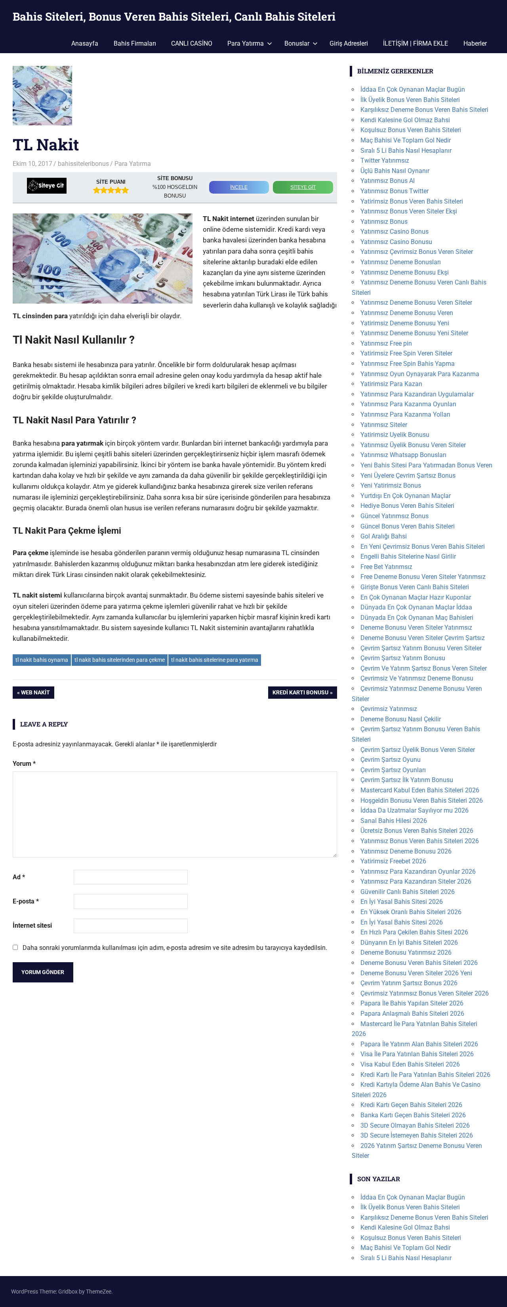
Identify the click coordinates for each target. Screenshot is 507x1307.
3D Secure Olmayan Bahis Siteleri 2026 (415, 1125)
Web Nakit (35, 694)
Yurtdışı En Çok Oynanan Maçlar (405, 496)
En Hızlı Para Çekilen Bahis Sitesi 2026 (414, 932)
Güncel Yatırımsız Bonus (394, 516)
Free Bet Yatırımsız (386, 567)
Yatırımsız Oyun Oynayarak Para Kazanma (419, 374)
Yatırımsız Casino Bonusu (396, 242)
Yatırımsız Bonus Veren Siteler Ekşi (408, 211)
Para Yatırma (245, 43)
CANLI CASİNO (191, 43)
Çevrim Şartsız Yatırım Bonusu (402, 658)
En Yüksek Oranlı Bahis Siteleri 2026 (410, 912)
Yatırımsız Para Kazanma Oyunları (408, 404)
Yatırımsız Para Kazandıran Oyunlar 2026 (418, 871)
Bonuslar (296, 43)
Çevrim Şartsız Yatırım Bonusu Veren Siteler (421, 648)
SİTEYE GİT (303, 187)
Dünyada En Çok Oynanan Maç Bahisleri (416, 617)
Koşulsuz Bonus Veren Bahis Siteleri (410, 130)
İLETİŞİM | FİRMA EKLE (415, 43)
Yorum (24, 763)
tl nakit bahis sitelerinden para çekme (119, 660)
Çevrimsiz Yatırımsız (388, 709)
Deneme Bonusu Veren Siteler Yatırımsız (416, 627)
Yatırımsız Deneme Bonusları (400, 262)
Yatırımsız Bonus (384, 221)
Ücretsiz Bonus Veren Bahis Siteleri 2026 (416, 830)
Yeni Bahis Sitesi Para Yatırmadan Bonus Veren (426, 465)
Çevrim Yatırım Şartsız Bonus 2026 (408, 983)
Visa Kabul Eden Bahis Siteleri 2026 (410, 1064)
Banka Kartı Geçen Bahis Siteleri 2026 (413, 1115)
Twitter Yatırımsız (384, 160)
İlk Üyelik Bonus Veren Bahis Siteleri (410, 100)
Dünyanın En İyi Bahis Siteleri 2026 (409, 942)
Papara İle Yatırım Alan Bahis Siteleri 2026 (419, 1044)
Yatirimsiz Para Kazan (391, 384)
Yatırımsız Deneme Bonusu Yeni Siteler (414, 333)
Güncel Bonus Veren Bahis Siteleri (407, 526)
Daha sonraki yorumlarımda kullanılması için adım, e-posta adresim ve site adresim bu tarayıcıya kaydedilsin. (175, 947)
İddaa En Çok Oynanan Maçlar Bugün (412, 89)
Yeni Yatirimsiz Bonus (390, 485)
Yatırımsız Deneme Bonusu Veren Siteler (416, 302)
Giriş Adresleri (349, 43)
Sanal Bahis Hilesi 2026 (393, 821)
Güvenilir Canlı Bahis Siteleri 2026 (407, 892)
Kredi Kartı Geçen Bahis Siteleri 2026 (411, 1105)
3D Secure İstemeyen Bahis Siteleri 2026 (416, 1135)
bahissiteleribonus (83, 163)
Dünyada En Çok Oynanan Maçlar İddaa (416, 607)
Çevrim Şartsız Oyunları (393, 770)
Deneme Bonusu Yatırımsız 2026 (406, 952)
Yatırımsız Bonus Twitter (394, 191)
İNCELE (239, 187)
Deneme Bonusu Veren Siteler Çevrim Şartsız (422, 638)
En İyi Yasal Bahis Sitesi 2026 (401, 901)
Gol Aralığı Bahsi (383, 536)
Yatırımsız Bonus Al (387, 181)
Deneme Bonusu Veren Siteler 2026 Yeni (416, 973)
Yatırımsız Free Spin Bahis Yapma (407, 363)
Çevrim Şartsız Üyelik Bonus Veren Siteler (417, 749)
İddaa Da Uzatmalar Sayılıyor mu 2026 (414, 810)
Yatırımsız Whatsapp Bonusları (403, 455)
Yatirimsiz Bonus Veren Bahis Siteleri (411, 201)
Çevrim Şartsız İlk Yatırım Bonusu (406, 780)
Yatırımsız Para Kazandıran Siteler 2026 (415, 881)
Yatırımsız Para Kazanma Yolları (405, 414)
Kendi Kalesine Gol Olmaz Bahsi (405, 120)
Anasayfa (84, 43)
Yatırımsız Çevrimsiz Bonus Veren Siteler (416, 252)
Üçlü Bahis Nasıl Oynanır (394, 171)
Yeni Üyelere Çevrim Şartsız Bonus (408, 475)
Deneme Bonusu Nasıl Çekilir (400, 719)
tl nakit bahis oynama (41, 660)
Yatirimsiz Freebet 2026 (393, 861)
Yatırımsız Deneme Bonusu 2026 (406, 851)
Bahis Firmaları (135, 43)
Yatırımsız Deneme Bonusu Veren (406, 313)
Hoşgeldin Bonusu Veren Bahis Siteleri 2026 (421, 800)
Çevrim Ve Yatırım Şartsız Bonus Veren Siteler (423, 668)
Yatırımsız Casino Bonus (394, 231)
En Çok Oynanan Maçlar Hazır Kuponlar (415, 597)
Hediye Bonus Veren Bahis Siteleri (407, 505)
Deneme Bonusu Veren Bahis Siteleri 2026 (419, 963)
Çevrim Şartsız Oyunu (390, 759)
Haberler (475, 43)
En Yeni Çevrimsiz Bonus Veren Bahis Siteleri (422, 546)
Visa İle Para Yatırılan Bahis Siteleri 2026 (417, 1054)
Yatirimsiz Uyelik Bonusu (394, 434)
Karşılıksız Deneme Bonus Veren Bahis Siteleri (424, 109)
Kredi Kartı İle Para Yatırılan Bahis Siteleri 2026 (425, 1074)
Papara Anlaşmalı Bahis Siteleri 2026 (412, 1013)
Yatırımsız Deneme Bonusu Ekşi (404, 272)
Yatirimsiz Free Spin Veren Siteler (406, 353)
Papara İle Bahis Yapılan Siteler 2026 (411, 1003)
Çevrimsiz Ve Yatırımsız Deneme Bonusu (416, 678)
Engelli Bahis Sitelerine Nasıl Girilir (408, 556)
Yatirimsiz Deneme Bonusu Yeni (404, 323)
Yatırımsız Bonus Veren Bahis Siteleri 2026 (419, 841)
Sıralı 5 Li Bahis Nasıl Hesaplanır (406, 150)
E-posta (26, 901)
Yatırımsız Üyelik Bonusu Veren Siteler (413, 445)
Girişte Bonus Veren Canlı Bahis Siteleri (414, 587)
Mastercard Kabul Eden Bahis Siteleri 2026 (419, 790)
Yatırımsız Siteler (383, 425)
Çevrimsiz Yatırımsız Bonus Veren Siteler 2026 (424, 993)
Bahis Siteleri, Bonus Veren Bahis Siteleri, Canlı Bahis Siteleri (174, 16)
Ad (19, 877)
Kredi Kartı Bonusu (300, 694)
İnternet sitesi (32, 925)
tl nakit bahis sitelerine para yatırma (214, 660)
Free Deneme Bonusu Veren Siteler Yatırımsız (423, 576)
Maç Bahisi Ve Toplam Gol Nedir (405, 140)
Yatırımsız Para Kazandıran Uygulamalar (417, 394)
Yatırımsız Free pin (386, 343)
